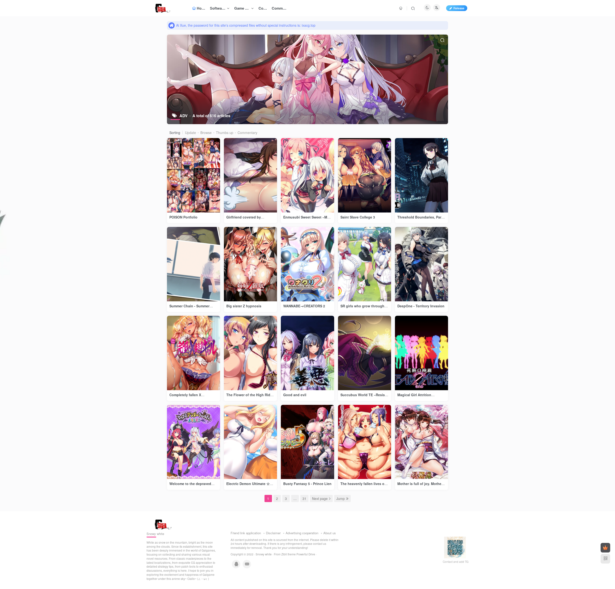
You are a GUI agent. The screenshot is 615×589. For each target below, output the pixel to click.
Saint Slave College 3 (357, 217)
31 (304, 498)
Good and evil (294, 394)
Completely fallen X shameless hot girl (185, 397)
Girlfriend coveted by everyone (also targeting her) (250, 219)
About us (329, 533)
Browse (206, 132)
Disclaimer (273, 533)
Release (458, 8)
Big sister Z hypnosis (243, 306)
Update (190, 132)
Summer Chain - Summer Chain (189, 308)
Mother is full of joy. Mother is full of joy (420, 486)
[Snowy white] (162, 524)
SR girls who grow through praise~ (362, 308)
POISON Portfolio (183, 217)
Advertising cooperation (302, 533)
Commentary (247, 132)
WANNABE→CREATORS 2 (304, 306)
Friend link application (246, 533)
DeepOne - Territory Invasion (420, 306)
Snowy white (264, 554)
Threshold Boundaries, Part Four (420, 219)
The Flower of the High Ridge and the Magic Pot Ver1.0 (250, 397)
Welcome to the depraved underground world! (190, 486)
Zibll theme (288, 554)
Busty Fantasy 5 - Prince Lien (307, 483)
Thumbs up (224, 132)
